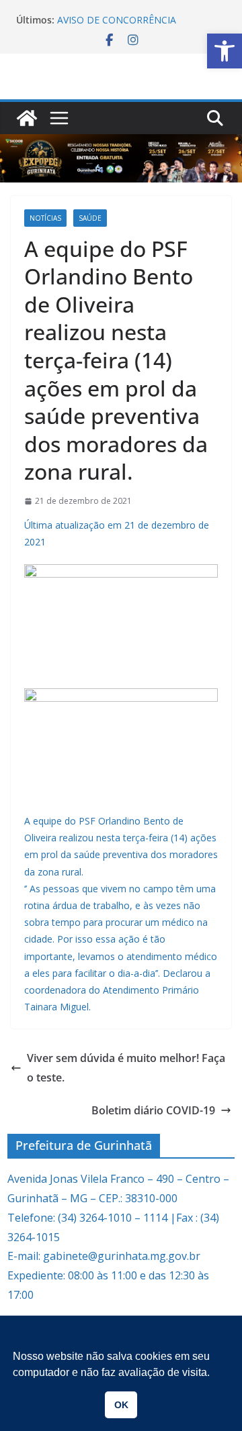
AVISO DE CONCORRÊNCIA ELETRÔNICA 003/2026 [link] (116, 26)
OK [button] (121, 1404)
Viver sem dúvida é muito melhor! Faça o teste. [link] (126, 1068)
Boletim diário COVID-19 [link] (153, 1110)
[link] (224, 51)
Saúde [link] (90, 218)
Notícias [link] (45, 218)
